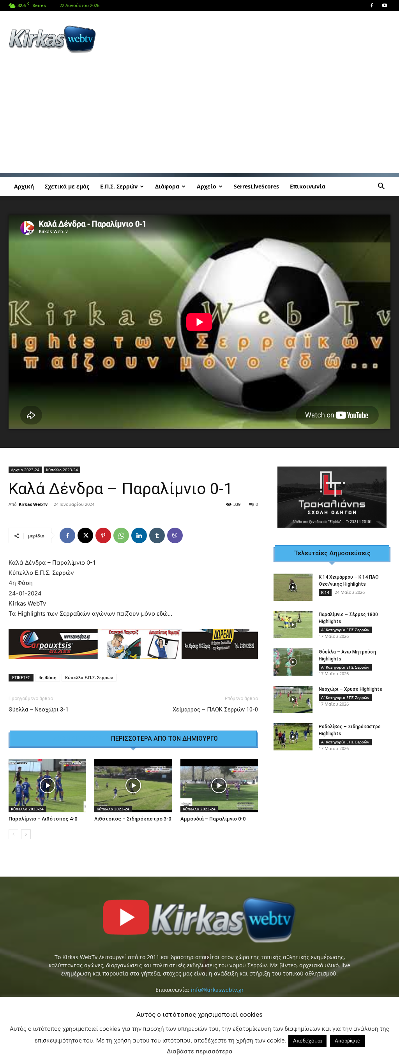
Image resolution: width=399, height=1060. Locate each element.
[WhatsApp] (121, 535)
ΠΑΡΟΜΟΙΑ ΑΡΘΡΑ (76, 739)
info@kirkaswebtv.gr (217, 989)
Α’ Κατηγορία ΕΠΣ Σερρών (345, 629)
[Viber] (175, 535)
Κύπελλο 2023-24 (62, 469)
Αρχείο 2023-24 (25, 469)
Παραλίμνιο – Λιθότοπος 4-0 (43, 819)
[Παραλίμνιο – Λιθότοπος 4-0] (47, 785)
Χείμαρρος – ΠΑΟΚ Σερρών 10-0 (215, 709)
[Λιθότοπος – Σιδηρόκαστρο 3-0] (133, 785)
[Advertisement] (248, 39)
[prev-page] (13, 834)
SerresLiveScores (256, 186)
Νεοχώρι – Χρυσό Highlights (350, 689)
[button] (381, 187)
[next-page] (26, 834)
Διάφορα (167, 186)
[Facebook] (372, 5)
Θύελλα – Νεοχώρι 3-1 (39, 709)
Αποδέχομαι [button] (307, 1040)
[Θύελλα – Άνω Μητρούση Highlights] (293, 662)
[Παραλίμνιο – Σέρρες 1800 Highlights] (293, 624)
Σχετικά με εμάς (67, 186)
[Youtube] (384, 5)
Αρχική (24, 186)
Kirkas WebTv (33, 504)
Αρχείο (206, 186)
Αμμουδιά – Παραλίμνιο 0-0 (212, 819)
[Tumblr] (157, 535)
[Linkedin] (139, 535)
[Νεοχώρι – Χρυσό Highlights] (293, 699)
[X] (85, 535)
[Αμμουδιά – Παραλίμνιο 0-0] (219, 785)
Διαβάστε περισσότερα (200, 1051)
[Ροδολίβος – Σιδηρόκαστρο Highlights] (293, 736)
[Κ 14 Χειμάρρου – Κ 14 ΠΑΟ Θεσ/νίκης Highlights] (293, 587)
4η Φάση (47, 677)
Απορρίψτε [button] (347, 1040)
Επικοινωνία (307, 186)
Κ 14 (325, 592)
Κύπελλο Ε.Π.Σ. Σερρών (89, 677)
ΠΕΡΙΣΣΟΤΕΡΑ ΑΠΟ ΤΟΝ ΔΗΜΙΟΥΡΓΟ (164, 739)
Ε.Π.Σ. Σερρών (119, 186)
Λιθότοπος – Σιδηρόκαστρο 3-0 (132, 819)
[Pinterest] (103, 535)
